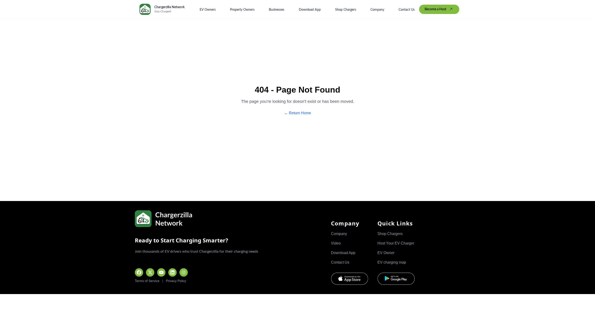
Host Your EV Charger (395, 243)
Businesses (276, 9)
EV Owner (385, 253)
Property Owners (242, 9)
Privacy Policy (176, 281)
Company (377, 9)
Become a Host (435, 9)
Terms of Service (147, 281)
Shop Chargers (345, 9)
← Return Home (297, 113)
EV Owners (208, 9)
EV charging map (391, 262)
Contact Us (407, 9)
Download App (310, 9)
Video (336, 243)
